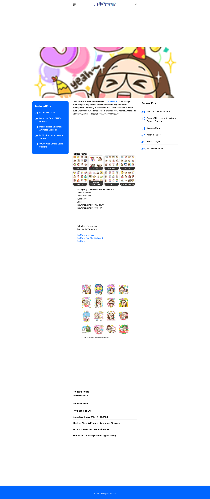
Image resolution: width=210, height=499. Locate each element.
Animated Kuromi (155, 148)
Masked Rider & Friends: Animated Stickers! (96, 423)
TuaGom (81, 241)
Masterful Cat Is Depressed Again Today (94, 435)
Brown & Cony (153, 128)
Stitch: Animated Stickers (158, 111)
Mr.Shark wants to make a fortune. (91, 429)
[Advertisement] (105, 26)
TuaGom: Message (85, 235)
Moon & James (154, 135)
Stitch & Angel (153, 141)
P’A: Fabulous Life (82, 411)
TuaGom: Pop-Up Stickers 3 (90, 238)
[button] (136, 4)
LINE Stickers (111, 101)
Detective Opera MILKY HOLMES (90, 417)
